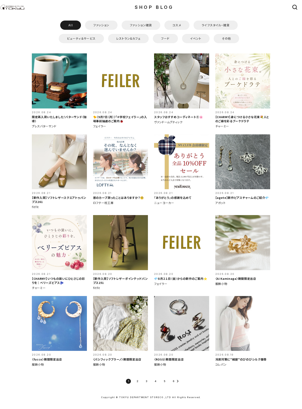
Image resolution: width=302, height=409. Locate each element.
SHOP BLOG (154, 7)
